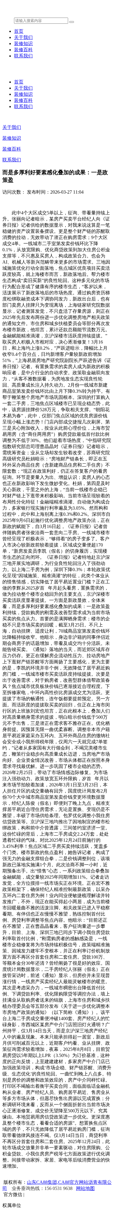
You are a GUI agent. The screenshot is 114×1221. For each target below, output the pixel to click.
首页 (18, 31)
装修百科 (23, 49)
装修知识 (23, 43)
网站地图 (85, 1188)
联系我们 (23, 55)
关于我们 (23, 37)
